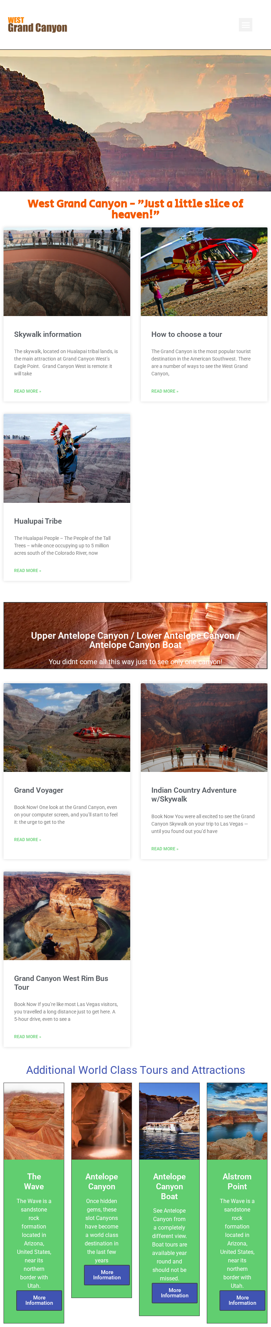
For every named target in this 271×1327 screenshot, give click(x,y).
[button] (245, 24)
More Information (39, 1300)
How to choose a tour (186, 334)
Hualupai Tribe (38, 521)
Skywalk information (48, 334)
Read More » (27, 391)
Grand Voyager (39, 790)
